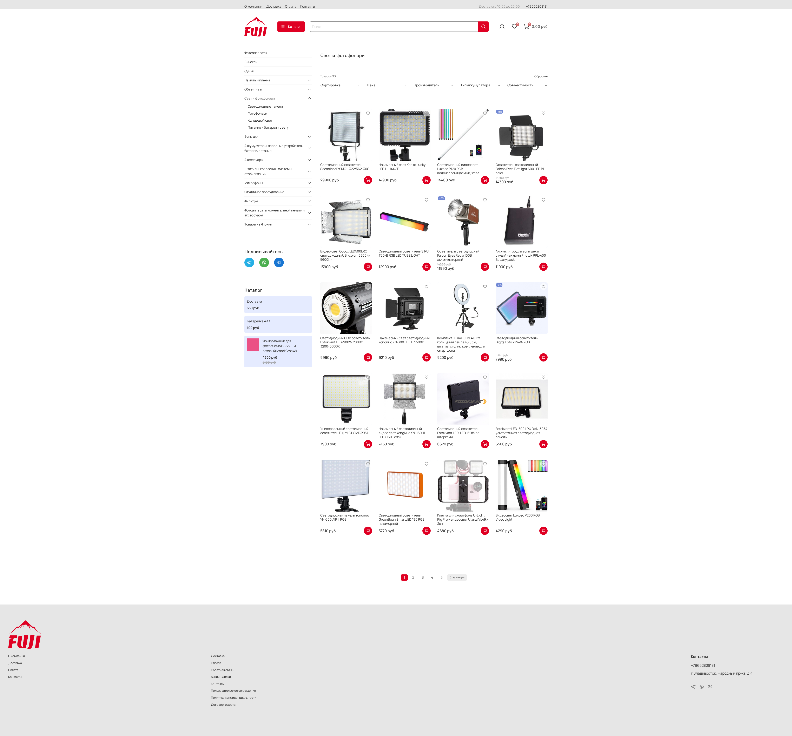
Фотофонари (257, 113)
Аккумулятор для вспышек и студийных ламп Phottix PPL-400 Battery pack (521, 255)
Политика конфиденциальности (233, 698)
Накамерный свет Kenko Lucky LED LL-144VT (402, 166)
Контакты (307, 6)
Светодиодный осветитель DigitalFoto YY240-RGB (517, 340)
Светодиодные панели (265, 106)
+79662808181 (537, 6)
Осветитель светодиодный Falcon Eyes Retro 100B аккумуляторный (458, 255)
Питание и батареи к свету (268, 127)
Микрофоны (253, 183)
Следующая (457, 577)
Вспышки (251, 136)
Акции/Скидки (221, 677)
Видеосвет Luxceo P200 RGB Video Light (518, 517)
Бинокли (250, 62)
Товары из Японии (258, 224)
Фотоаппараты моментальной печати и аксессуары (274, 212)
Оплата (291, 6)
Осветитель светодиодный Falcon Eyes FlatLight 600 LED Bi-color (520, 168)
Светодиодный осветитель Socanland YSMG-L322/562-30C (344, 166)
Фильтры (251, 201)
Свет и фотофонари (259, 98)
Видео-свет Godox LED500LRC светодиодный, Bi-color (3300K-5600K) (345, 255)
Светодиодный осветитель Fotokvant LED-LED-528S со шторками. (458, 432)
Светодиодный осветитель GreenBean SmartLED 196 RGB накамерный (401, 519)
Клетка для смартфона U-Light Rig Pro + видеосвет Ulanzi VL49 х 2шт (462, 519)
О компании (253, 6)
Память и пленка (257, 80)
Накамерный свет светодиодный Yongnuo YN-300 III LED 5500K (404, 340)
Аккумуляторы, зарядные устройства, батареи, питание (273, 148)
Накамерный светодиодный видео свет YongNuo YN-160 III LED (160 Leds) (402, 432)
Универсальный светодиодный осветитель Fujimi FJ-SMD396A (344, 430)
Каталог (294, 26)
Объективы (253, 89)
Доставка (273, 6)
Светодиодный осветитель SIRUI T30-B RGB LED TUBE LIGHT (404, 253)
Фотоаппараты (255, 52)
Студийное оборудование (264, 192)
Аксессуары (253, 159)
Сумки (249, 71)
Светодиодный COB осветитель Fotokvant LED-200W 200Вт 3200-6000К (345, 342)
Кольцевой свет (260, 120)
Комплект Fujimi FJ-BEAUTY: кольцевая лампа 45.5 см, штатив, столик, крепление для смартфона (461, 344)
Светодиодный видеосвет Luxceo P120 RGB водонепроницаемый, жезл (458, 168)
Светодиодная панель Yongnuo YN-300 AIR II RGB (344, 517)
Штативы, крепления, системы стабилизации (268, 171)
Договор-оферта (223, 705)
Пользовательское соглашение (233, 691)
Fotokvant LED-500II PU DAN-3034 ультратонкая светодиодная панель (521, 432)
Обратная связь (222, 670)
